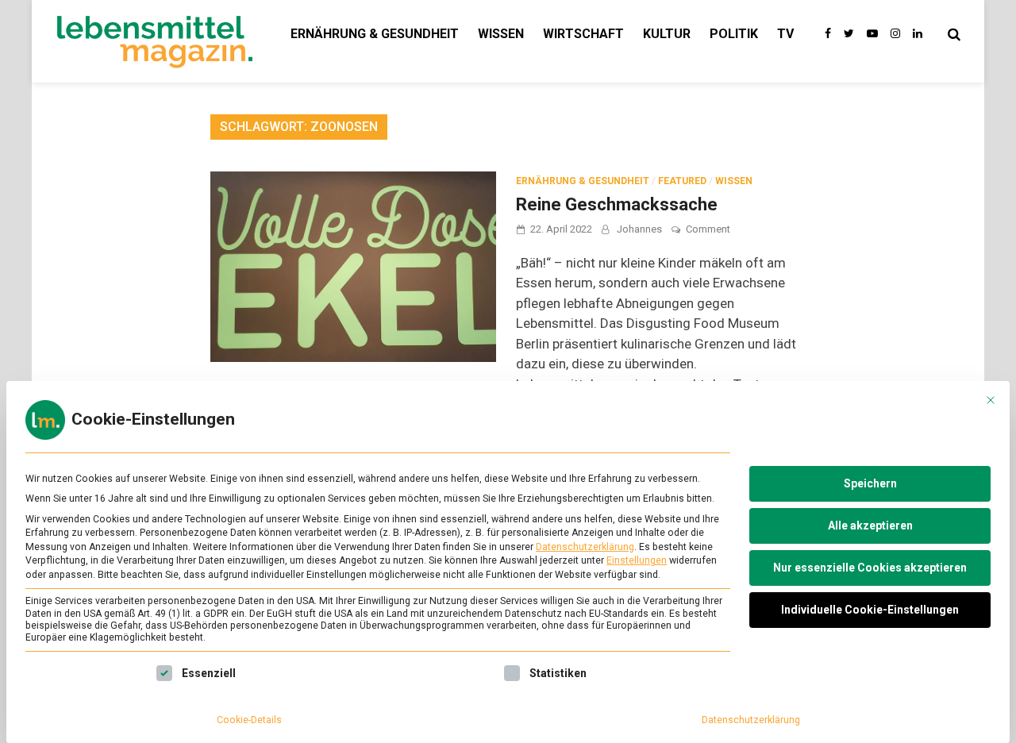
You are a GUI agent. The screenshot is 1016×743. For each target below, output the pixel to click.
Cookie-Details (249, 720)
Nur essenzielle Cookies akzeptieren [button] (870, 567)
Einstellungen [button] (636, 560)
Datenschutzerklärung (585, 546)
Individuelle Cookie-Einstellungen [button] (870, 609)
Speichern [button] (870, 483)
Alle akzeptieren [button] (870, 525)
